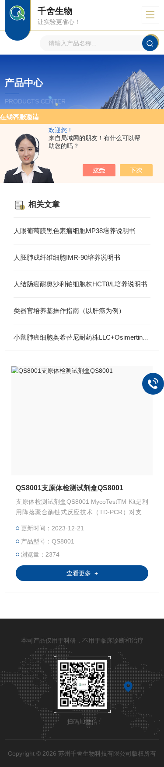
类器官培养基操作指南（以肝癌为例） (69, 310)
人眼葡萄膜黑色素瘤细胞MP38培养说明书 (75, 230)
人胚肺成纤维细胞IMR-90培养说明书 (67, 257)
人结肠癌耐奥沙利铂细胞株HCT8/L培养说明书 (80, 284)
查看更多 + (82, 573)
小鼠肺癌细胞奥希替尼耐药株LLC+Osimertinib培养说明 (82, 337)
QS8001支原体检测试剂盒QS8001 (69, 488)
